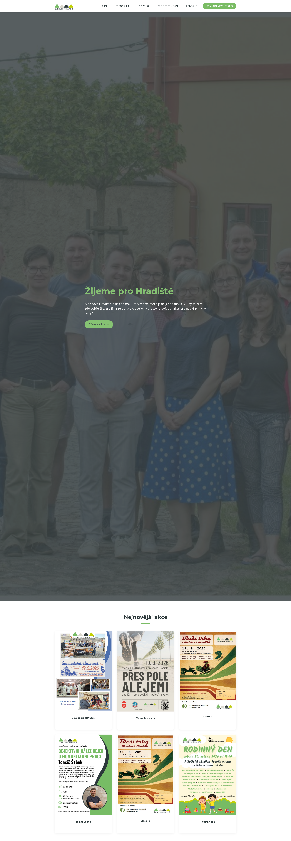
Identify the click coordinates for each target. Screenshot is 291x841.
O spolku (144, 6)
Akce (104, 6)
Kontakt (191, 6)
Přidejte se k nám (168, 6)
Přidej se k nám (99, 324)
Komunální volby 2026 (219, 6)
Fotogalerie (123, 6)
